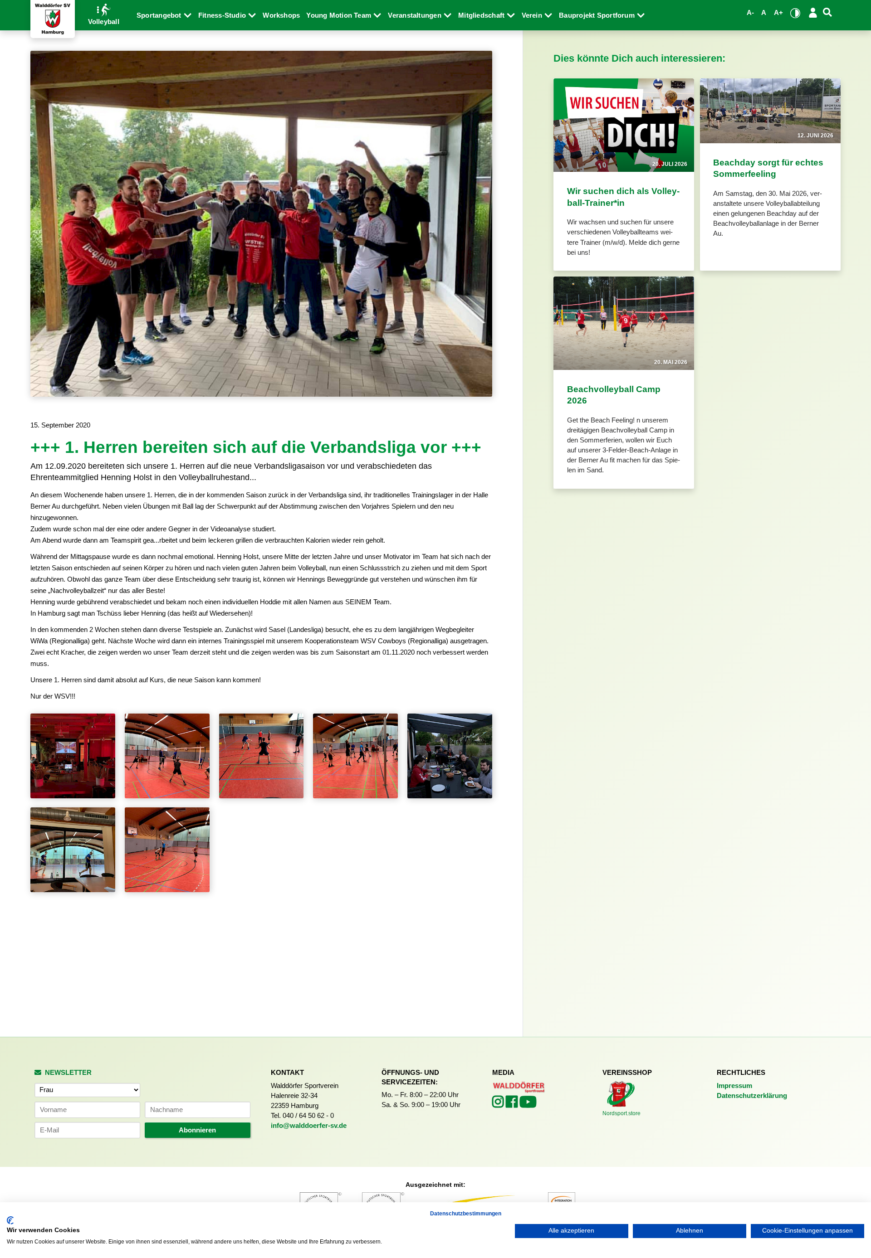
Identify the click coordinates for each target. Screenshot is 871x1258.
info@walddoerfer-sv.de (309, 1125)
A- (750, 12)
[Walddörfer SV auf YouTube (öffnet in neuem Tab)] (528, 1105)
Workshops (281, 15)
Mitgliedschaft (482, 15)
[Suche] (828, 12)
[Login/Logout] (812, 12)
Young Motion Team (339, 15)
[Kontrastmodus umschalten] (795, 13)
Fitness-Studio (223, 15)
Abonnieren (197, 1130)
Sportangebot (160, 15)
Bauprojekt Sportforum (597, 15)
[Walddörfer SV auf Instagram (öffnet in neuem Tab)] (499, 1104)
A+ (778, 12)
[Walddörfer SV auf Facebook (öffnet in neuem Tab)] (512, 1104)
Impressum (734, 1085)
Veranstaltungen (415, 15)
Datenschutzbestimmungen (465, 1213)
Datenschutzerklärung (752, 1095)
